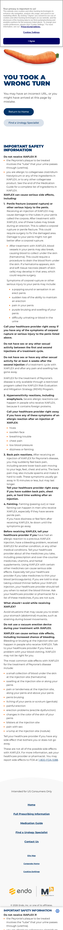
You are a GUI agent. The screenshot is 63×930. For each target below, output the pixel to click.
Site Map (31, 855)
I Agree (31, 41)
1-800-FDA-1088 (48, 759)
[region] (31, 23)
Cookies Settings (31, 32)
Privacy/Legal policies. (31, 27)
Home (31, 804)
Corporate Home (32, 863)
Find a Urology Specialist (32, 832)
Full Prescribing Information (31, 814)
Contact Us (31, 841)
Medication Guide (31, 823)
